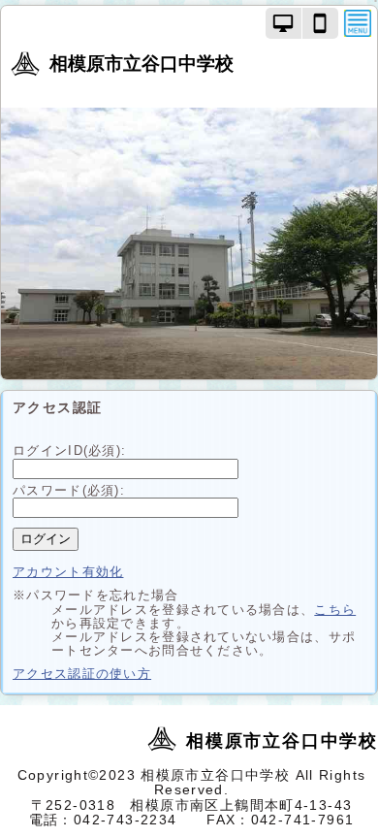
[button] (284, 23)
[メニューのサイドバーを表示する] (357, 23)
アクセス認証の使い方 (82, 673)
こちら (335, 609)
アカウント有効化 (68, 571)
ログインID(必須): (69, 450)
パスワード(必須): (69, 490)
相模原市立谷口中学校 (141, 63)
